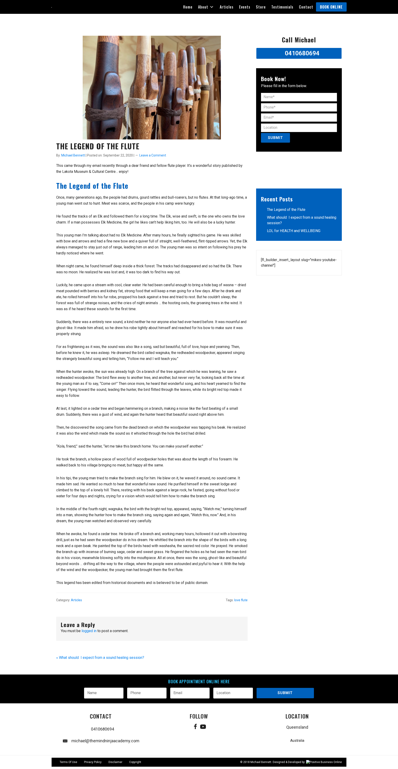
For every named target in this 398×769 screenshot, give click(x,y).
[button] (212, 7)
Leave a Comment (152, 155)
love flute (241, 600)
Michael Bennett (260, 762)
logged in (89, 631)
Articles (76, 600)
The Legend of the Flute (286, 209)
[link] (187, 7)
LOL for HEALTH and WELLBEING (293, 231)
